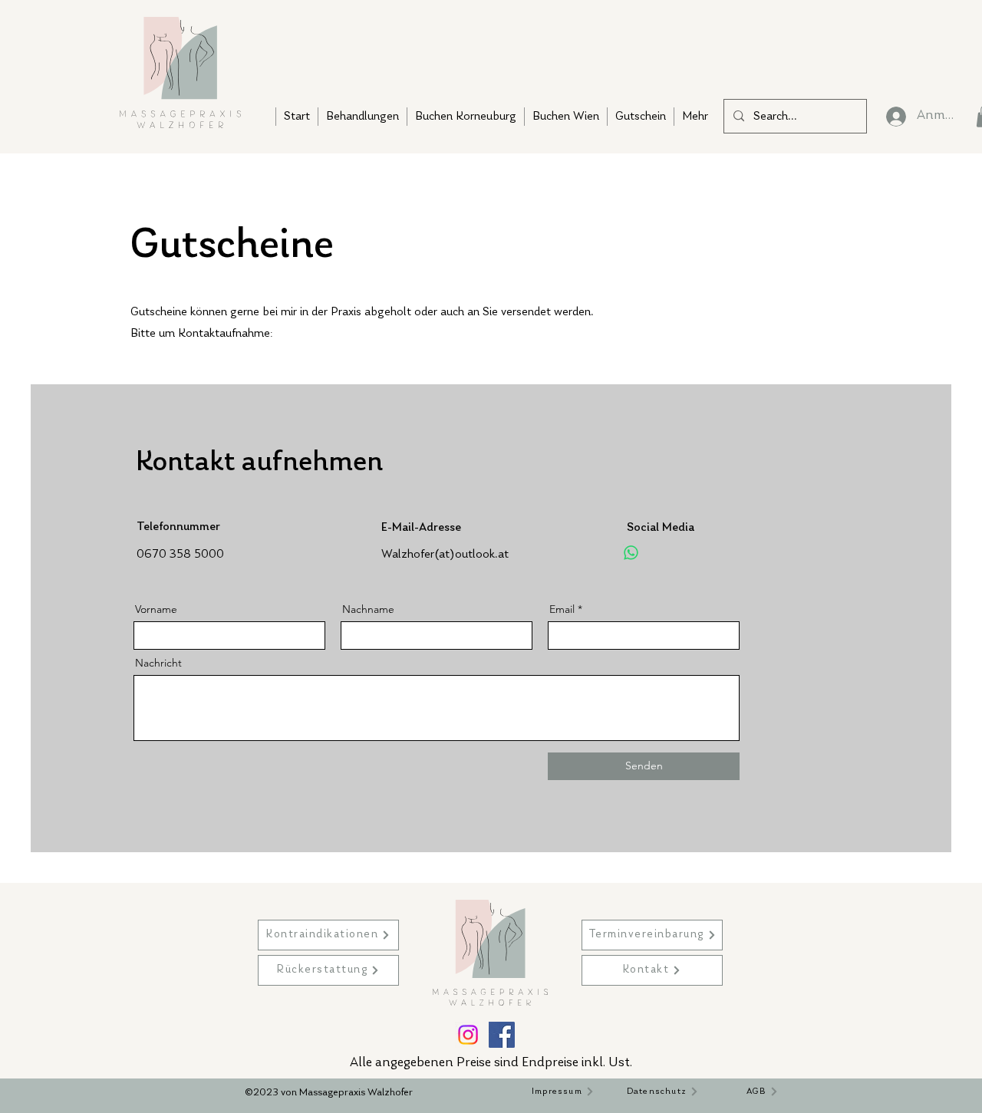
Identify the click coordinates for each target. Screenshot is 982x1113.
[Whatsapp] (631, 552)
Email (562, 609)
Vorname (156, 609)
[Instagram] (468, 1035)
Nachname (368, 609)
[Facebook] (502, 1035)
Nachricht (158, 662)
